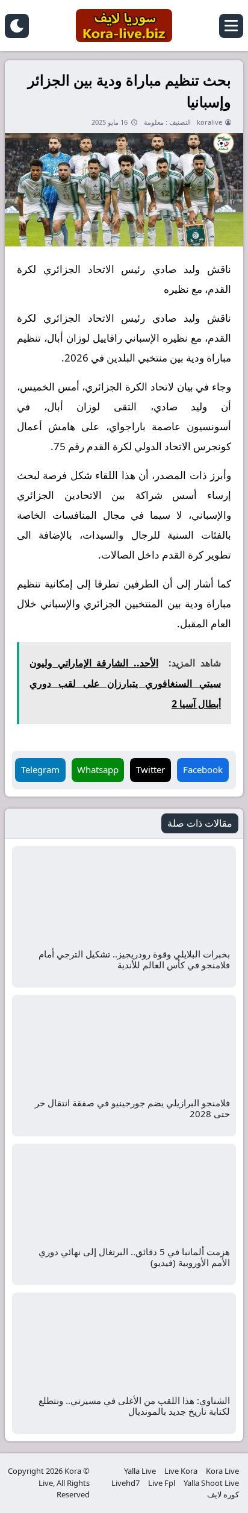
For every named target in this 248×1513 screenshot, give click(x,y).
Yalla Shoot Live (211, 1482)
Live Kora (180, 1470)
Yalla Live (140, 1470)
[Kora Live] (124, 25)
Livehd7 (125, 1482)
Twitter (150, 769)
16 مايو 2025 (109, 122)
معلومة (154, 122)
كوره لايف (223, 1494)
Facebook (203, 769)
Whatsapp (98, 769)
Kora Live (222, 1470)
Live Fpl (161, 1482)
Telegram (40, 769)
